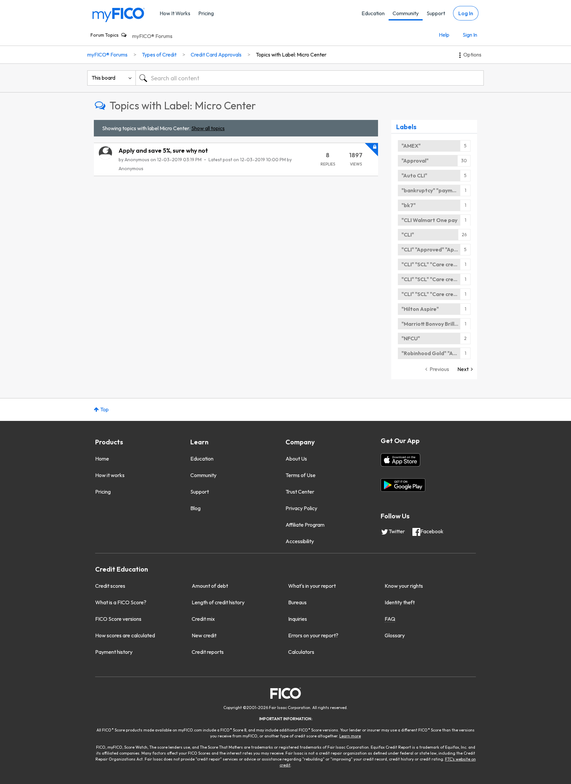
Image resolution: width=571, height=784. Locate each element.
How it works (110, 475)
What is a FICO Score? (120, 602)
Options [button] (472, 54)
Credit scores (110, 585)
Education (373, 13)
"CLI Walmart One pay (429, 220)
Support (436, 13)
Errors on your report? (313, 635)
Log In (465, 13)
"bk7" (408, 205)
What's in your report (312, 585)
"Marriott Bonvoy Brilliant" (434, 323)
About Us (296, 458)
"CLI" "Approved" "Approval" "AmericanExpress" (436, 249)
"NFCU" (410, 338)
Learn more (350, 735)
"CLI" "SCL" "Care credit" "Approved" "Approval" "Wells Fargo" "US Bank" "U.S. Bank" (436, 264)
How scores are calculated (125, 635)
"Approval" (415, 160)
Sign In (470, 34)
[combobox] (309, 78)
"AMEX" (411, 145)
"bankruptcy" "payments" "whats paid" (436, 190)
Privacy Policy (301, 508)
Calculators (301, 652)
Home (102, 458)
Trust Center (300, 491)
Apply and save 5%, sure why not (163, 150)
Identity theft (400, 602)
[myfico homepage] (118, 14)
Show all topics (208, 128)
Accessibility (300, 541)
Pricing (206, 13)
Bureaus (297, 602)
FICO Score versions (118, 619)
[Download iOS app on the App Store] (400, 460)
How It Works (175, 13)
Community (406, 13)
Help (444, 34)
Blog (195, 508)
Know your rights (404, 585)
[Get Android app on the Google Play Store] (403, 485)
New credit (204, 635)
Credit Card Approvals (216, 54)
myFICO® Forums (152, 36)
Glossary (395, 635)
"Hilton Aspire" (420, 309)
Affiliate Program (305, 524)
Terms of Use (301, 475)
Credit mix (203, 619)
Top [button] (104, 409)
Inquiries (297, 619)
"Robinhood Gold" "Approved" (436, 353)
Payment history (114, 652)
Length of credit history (218, 602)
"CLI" (407, 234)
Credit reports (208, 652)
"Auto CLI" (414, 175)
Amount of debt (210, 585)
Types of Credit (159, 54)
